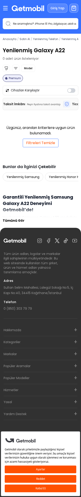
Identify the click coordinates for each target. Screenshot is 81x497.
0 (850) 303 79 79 (18, 308)
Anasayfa (9, 39)
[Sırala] (15, 68)
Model (28, 68)
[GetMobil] (28, 8)
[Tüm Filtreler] (6, 68)
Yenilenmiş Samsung (23, 177)
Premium (15, 78)
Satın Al (25, 39)
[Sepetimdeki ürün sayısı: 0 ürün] (73, 8)
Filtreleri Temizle (40, 142)
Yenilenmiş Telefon (45, 39)
